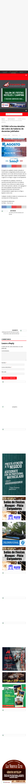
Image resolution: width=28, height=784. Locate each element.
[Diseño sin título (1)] (14, 707)
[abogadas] (14, 72)
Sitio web (4, 372)
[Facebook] (11, 78)
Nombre (4, 362)
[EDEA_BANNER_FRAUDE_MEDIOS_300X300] (14, 451)
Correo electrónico (6, 367)
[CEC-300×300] (14, 544)
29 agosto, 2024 (6, 135)
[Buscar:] (14, 114)
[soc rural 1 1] (14, 519)
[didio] (14, 106)
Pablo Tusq (14, 135)
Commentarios (5, 351)
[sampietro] (14, 426)
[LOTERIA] (14, 644)
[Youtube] (14, 78)
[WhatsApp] (17, 78)
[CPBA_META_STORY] (14, 494)
